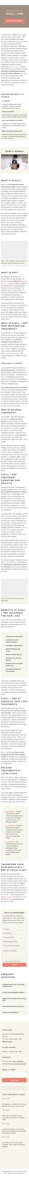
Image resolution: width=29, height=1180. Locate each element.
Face (12, 10)
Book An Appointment (15, 20)
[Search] (22, 2)
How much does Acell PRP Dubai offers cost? (13, 985)
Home (8, 10)
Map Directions (7, 1041)
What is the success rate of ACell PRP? (14, 999)
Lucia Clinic (15, 66)
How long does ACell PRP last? (13, 1006)
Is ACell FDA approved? (11, 1012)
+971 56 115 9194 (20, 1064)
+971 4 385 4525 (17, 1061)
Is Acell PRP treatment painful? (14, 992)
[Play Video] (14, 162)
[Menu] (25, 2)
